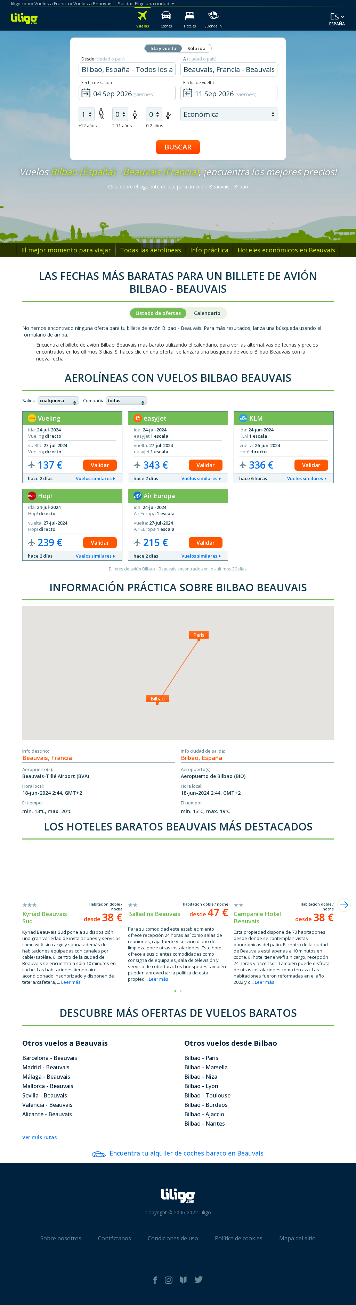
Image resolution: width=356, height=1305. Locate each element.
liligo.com (20, 3)
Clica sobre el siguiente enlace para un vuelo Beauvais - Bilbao (178, 186)
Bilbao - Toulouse (207, 1095)
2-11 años (122, 126)
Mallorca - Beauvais (47, 1086)
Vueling (48, 418)
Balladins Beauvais (154, 914)
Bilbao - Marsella (206, 1067)
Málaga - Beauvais (46, 1076)
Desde (102, 59)
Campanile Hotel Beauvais (257, 917)
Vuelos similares (94, 478)
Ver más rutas (39, 1137)
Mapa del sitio (297, 1238)
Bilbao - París (201, 1058)
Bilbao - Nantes (204, 1123)
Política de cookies (238, 1238)
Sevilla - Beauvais (44, 1095)
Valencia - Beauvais (47, 1105)
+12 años (88, 126)
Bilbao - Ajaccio (204, 1114)
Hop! (44, 496)
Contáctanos (114, 1238)
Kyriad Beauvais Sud (44, 917)
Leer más (71, 982)
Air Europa (158, 496)
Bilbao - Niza (200, 1076)
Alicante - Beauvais (47, 1114)
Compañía (94, 400)
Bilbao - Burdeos (206, 1105)
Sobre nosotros (60, 1238)
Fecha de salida (96, 83)
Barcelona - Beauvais (49, 1058)
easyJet (154, 418)
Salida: (29, 400)
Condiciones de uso (173, 1238)
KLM (255, 418)
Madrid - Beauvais (46, 1067)
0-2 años (154, 126)
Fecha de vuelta (198, 83)
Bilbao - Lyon (201, 1086)
